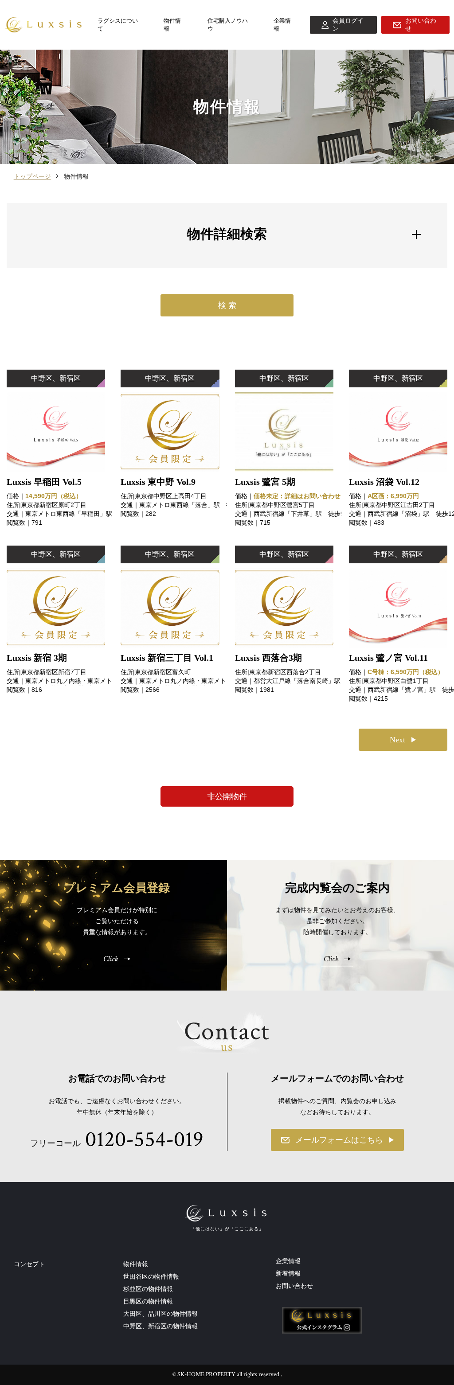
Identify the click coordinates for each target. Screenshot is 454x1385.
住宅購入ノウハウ (227, 24)
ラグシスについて (118, 24)
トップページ (32, 176)
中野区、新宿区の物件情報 (160, 1326)
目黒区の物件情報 (148, 1301)
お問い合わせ (294, 1285)
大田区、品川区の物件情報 (160, 1313)
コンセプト (29, 1264)
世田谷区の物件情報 (151, 1276)
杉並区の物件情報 (148, 1288)
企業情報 (282, 24)
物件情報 (172, 24)
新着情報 (288, 1273)
